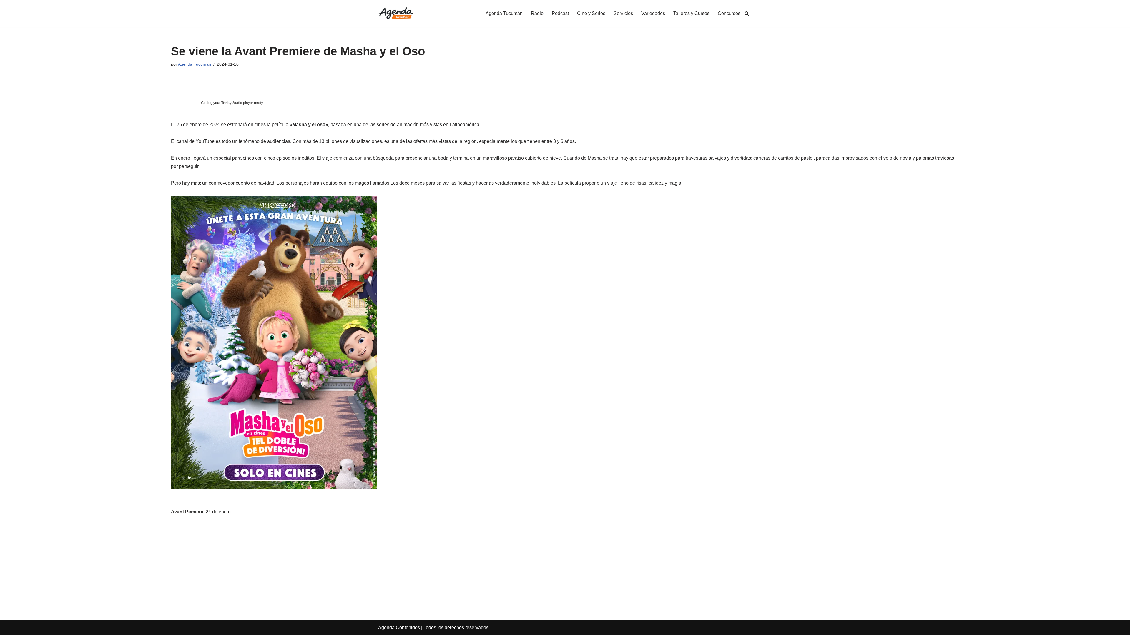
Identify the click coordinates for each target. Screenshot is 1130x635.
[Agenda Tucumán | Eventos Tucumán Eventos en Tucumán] (395, 13)
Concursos (729, 13)
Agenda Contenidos (399, 627)
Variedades (653, 13)
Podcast (560, 13)
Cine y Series (591, 13)
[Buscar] (747, 13)
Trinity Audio (231, 103)
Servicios (623, 13)
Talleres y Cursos (691, 13)
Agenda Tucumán (504, 13)
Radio (537, 13)
